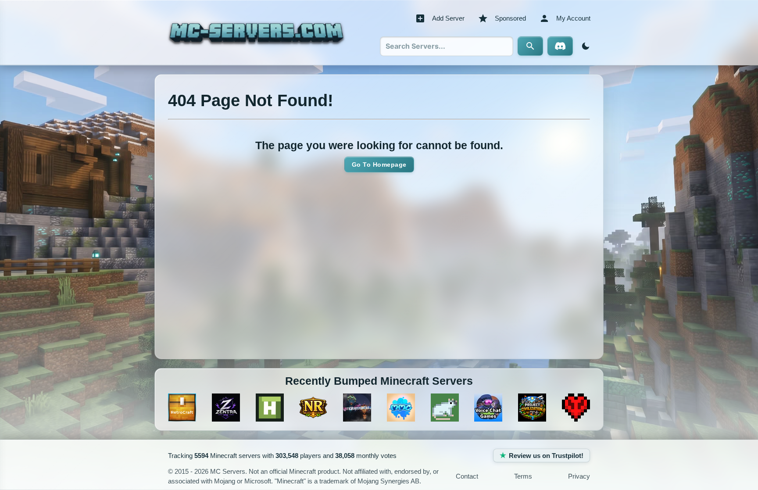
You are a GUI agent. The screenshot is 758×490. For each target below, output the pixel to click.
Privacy (579, 476)
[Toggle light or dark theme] (583, 46)
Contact (467, 476)
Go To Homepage (379, 164)
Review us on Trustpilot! (546, 455)
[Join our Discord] (560, 46)
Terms (523, 476)
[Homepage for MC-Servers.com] (256, 32)
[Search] (530, 46)
